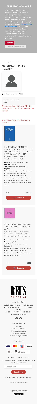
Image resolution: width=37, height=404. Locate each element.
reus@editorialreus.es (19, 314)
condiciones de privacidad (22, 377)
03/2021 (13, 242)
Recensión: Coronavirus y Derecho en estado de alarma (17, 226)
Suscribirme (18, 372)
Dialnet (5, 102)
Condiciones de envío (18, 333)
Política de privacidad (19, 329)
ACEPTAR (9, 43)
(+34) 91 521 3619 (13, 312)
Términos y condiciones (18, 331)
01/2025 (13, 164)
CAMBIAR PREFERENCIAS (15, 46)
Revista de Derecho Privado (19, 162)
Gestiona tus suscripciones (18, 382)
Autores (4, 62)
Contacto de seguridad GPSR (18, 336)
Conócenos (18, 326)
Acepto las (19, 377)
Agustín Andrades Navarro (18, 166)
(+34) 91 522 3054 (26, 312)
